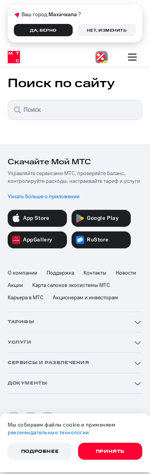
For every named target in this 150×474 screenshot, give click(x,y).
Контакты (95, 273)
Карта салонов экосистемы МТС (71, 285)
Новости (126, 273)
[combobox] (75, 110)
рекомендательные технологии (48, 433)
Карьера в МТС (25, 298)
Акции (15, 285)
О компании (22, 273)
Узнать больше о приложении (44, 197)
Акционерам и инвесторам (85, 298)
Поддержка (60, 273)
